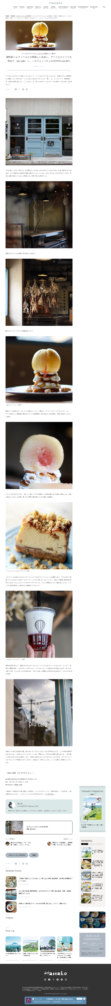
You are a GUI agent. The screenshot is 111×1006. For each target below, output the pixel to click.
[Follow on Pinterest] (58, 979)
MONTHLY (99, 843)
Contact (39, 990)
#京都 (33, 855)
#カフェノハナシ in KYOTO (17, 855)
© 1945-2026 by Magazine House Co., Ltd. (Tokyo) (55, 993)
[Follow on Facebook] (49, 979)
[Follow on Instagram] (45, 979)
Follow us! (92, 923)
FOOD (35, 66)
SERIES (13, 16)
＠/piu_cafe (18, 784)
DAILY (84, 843)
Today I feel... (39, 999)
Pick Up (10, 930)
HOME (7, 16)
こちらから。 (51, 794)
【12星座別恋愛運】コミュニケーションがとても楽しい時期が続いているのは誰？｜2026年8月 (52, 1001)
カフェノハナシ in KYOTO (24, 16)
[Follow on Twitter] (53, 979)
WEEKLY (92, 843)
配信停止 (101, 948)
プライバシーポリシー (97, 952)
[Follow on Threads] (66, 979)
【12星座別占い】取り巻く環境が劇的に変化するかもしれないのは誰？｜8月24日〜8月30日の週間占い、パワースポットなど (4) (60, 999)
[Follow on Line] (62, 979)
